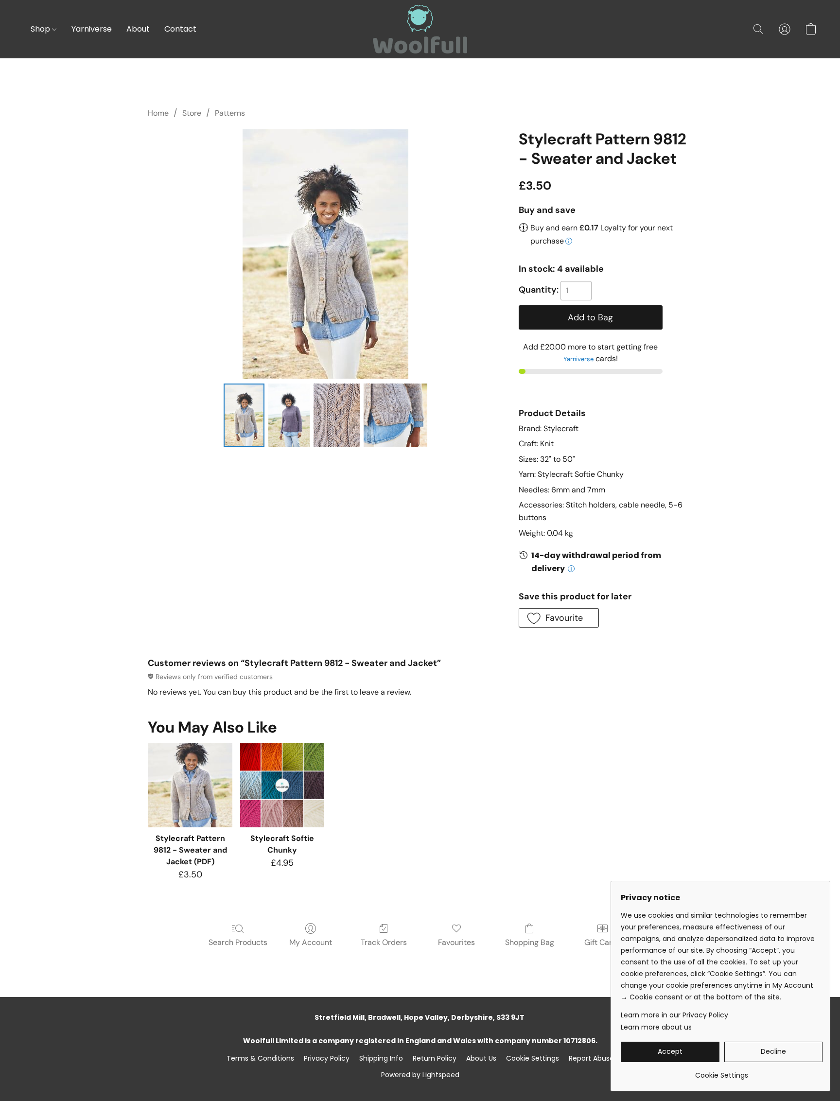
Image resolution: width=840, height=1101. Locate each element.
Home (158, 113)
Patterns (230, 113)
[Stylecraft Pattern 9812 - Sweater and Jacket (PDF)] (190, 785)
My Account (310, 942)
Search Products (238, 942)
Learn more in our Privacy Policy (674, 1015)
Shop (41, 29)
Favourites (456, 942)
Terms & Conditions (260, 1058)
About (138, 29)
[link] (721, 1071)
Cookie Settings (532, 1058)
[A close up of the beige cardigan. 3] (395, 415)
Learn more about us (656, 1027)
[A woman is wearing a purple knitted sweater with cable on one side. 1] (288, 415)
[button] (420, 29)
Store (191, 113)
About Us (481, 1058)
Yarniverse (91, 29)
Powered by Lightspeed (420, 1075)
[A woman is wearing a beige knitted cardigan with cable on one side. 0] (244, 415)
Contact (180, 29)
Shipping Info (381, 1058)
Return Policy (434, 1058)
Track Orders (384, 942)
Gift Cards (602, 942)
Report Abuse (591, 1058)
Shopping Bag (529, 942)
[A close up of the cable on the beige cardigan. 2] (337, 415)
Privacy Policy (327, 1058)
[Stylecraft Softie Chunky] (282, 785)
